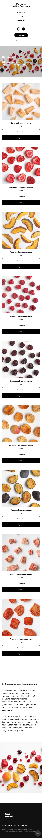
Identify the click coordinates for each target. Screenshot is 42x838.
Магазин (20, 13)
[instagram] (18, 29)
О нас (21, 16)
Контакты (21, 20)
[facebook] (23, 29)
